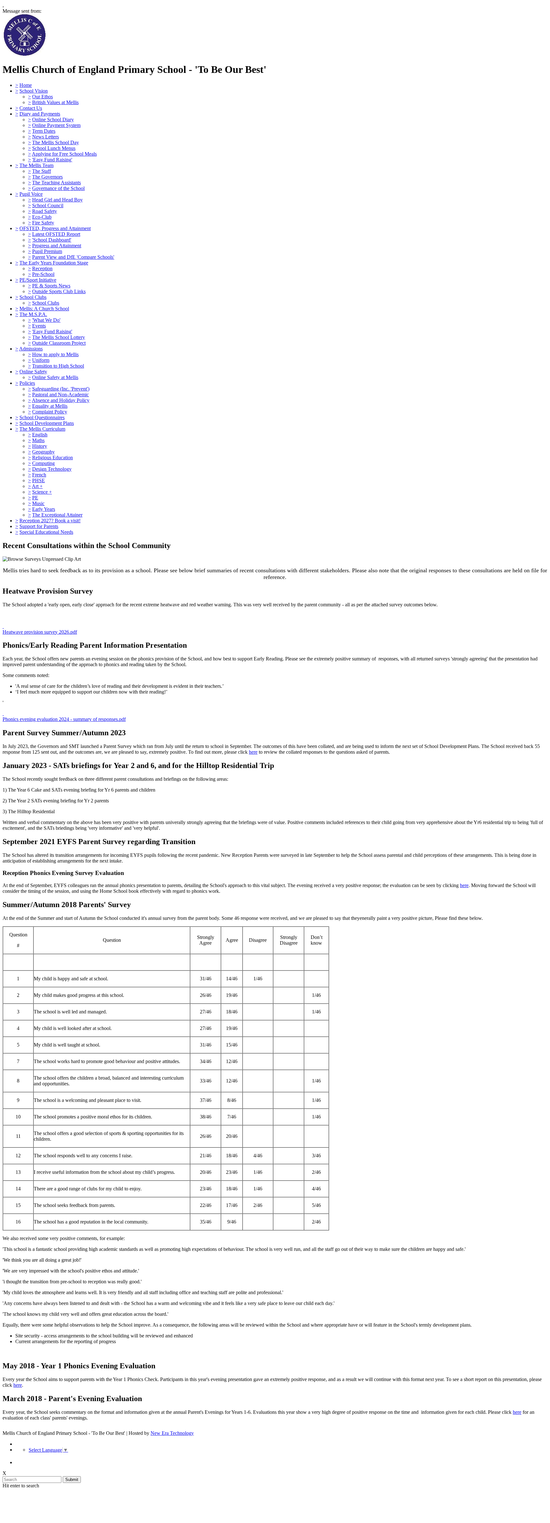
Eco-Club (42, 217)
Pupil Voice (31, 194)
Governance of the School (58, 188)
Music (38, 503)
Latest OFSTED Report (56, 234)
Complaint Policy (49, 411)
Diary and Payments (39, 113)
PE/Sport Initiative (37, 280)
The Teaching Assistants (56, 182)
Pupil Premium (47, 251)
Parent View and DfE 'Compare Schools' (73, 257)
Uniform (40, 360)
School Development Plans (46, 423)
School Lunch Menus (53, 148)
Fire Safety (43, 222)
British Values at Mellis (55, 102)
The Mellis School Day (55, 142)
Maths (38, 440)
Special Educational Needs (46, 532)
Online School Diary (53, 119)
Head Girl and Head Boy (57, 199)
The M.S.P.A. (33, 314)
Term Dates (43, 131)
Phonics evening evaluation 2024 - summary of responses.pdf (64, 719)
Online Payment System (56, 125)
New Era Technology (172, 1433)
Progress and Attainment (56, 245)
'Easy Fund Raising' (52, 159)
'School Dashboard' (51, 240)
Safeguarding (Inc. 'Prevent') (60, 388)
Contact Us (30, 108)
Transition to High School (58, 366)
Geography (43, 452)
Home (25, 85)
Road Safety (44, 211)
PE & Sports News (51, 285)
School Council (47, 205)
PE (35, 497)
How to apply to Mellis (55, 354)
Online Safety (33, 371)
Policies (27, 383)
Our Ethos (42, 96)
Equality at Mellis (49, 406)
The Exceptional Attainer (57, 515)
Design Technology (52, 469)
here (253, 752)
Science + (42, 492)
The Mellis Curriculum (42, 429)
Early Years (43, 509)
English (39, 434)
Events (39, 325)
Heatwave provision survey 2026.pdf (40, 632)
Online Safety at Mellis (55, 377)
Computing (43, 463)
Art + (37, 486)
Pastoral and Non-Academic (60, 394)
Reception (42, 268)
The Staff (41, 171)
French (39, 474)
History (39, 446)
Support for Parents (38, 526)
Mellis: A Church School (44, 308)
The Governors (47, 177)
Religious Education (52, 457)
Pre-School (43, 274)
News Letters (45, 136)
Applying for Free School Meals (64, 154)
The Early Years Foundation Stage (53, 262)
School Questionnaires (42, 417)
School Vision (33, 91)
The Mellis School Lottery (58, 337)
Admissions (31, 348)
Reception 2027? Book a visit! (50, 520)
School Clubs (32, 297)
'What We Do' (46, 320)
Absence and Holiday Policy (60, 400)
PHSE (38, 480)
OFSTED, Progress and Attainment (55, 228)
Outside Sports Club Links (59, 291)
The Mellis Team (36, 165)
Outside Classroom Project (59, 343)
